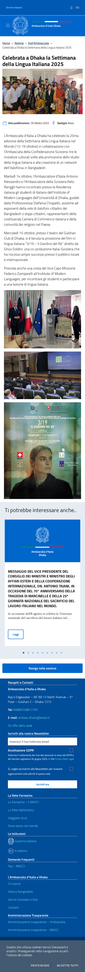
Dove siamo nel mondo (23, 825)
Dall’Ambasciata (38, 43)
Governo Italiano (14, 7)
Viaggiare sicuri (17, 817)
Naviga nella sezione (42, 668)
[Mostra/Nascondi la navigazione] (8, 25)
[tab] (23, 653)
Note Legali (68, 759)
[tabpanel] (42, 584)
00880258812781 (25, 709)
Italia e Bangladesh (20, 891)
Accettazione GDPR (21, 750)
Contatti (13, 907)
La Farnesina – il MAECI (23, 802)
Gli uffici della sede (20, 725)
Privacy (58, 759)
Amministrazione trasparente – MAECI (33, 929)
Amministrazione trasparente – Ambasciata (36, 921)
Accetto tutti (68, 965)
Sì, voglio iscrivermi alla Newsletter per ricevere (35, 769)
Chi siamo (14, 883)
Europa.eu (20, 850)
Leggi (18, 634)
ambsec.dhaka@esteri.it (34, 717)
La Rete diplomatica (21, 810)
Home (6, 43)
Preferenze (40, 965)
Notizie (19, 43)
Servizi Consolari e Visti (23, 899)
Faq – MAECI (16, 866)
